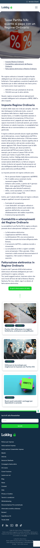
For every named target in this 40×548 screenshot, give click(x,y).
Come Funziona (6, 471)
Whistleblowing (6, 501)
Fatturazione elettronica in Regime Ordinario (21, 69)
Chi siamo (4, 468)
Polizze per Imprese (7, 442)
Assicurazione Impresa (8, 445)
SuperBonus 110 (6, 516)
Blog (2, 479)
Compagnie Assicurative (9, 464)
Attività (3, 456)
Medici (3, 453)
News (3, 482)
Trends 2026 (5, 519)
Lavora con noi (6, 475)
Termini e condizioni (7, 497)
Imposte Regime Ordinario (14, 62)
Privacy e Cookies (7, 494)
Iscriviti (20, 426)
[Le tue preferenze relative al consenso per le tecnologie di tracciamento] (38, 411)
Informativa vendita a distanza (10, 508)
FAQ (2, 490)
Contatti (4, 486)
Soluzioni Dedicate (7, 460)
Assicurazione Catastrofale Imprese (12, 449)
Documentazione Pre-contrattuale (12, 505)
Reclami (4, 512)
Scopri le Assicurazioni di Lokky (20, 288)
